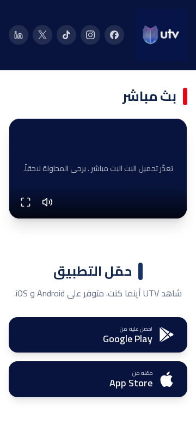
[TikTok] (66, 35)
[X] (42, 35)
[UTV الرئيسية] (161, 35)
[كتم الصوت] (47, 202)
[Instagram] (90, 35)
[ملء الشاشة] (25, 202)
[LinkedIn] (18, 35)
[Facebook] (114, 35)
